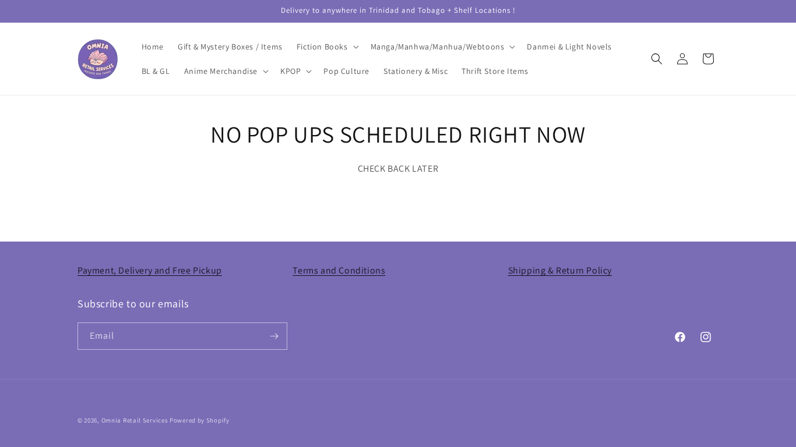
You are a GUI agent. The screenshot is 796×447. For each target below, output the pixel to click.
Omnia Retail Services (134, 420)
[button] (327, 46)
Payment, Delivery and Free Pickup (150, 270)
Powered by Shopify (200, 420)
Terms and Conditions (339, 270)
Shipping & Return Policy (560, 270)
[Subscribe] (274, 336)
